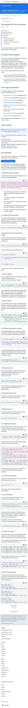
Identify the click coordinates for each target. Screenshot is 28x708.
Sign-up (5, 11)
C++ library (6, 82)
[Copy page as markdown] (7, 27)
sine (20, 64)
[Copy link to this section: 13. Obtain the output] (15, 531)
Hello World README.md (8, 161)
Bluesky (2, 646)
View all (2, 676)
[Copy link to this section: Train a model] (12, 125)
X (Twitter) (3, 653)
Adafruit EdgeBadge (8, 102)
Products (7, 15)
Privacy (6, 701)
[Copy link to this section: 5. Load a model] (12, 301)
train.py (5, 135)
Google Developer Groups (6, 632)
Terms (2, 701)
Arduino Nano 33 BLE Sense (10, 95)
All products (3, 696)
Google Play (3, 674)
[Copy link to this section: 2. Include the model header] (20, 215)
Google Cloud (4, 672)
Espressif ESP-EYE (8, 115)
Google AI (3, 693)
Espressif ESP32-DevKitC (10, 113)
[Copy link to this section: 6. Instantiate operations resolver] (23, 328)
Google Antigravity (5, 670)
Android (2, 661)
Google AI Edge (6, 6)
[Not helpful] (11, 18)
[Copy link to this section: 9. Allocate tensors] (14, 409)
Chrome (3, 663)
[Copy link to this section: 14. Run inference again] (17, 572)
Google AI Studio (4, 667)
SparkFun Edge (7, 97)
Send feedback (6, 21)
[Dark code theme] (24, 180)
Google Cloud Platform (6, 691)
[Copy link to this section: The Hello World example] (21, 55)
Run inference (7, 79)
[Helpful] (9, 18)
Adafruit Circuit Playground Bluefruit (12, 109)
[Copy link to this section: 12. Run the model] (13, 495)
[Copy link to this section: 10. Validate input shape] (17, 424)
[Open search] (21, 1)
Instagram (3, 649)
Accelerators (4, 636)
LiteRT (19, 15)
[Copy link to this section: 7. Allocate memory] (14, 368)
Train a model (7, 75)
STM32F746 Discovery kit (10, 100)
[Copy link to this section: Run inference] (12, 153)
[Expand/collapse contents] (8, 30)
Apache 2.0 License (17, 618)
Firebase (3, 665)
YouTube (3, 655)
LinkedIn (3, 651)
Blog (2, 644)
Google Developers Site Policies (10, 619)
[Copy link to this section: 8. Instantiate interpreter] (18, 393)
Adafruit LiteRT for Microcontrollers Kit (13, 105)
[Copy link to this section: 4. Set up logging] (12, 274)
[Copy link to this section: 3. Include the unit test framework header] (7, 235)
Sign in (24, 1)
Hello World (6, 58)
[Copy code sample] (26, 180)
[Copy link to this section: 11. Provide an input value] (18, 476)
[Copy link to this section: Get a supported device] (20, 87)
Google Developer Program (7, 630)
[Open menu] (2, 1)
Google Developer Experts (6, 634)
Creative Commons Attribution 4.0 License (13, 616)
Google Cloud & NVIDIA (6, 638)
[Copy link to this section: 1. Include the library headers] (20, 173)
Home (2, 15)
